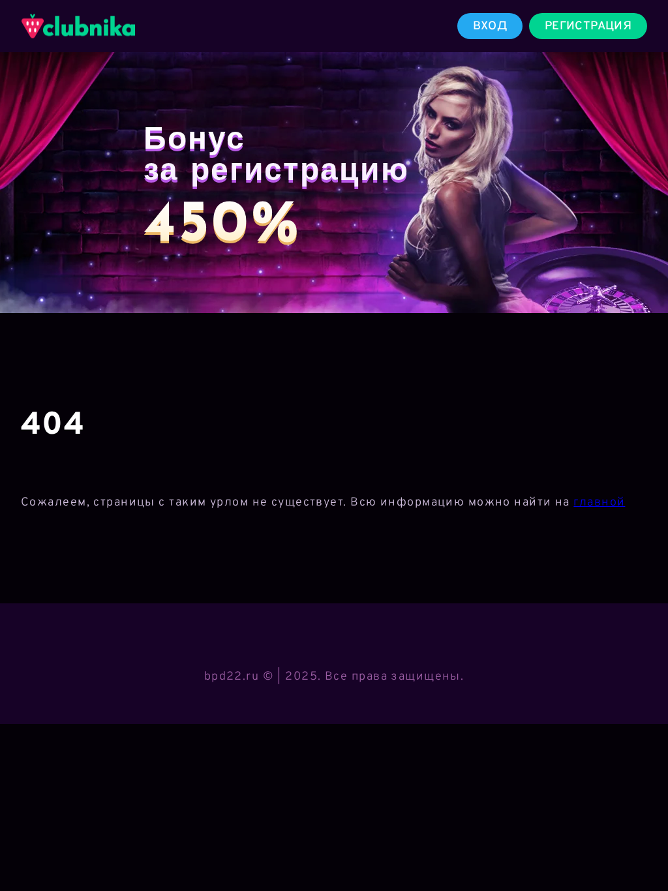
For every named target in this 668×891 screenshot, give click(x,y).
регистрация (588, 26)
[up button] (639, 847)
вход (490, 26)
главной (599, 502)
